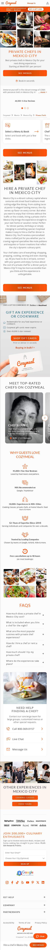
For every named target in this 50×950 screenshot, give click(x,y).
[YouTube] (28, 882)
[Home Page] (11, 3)
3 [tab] (28, 108)
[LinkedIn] (43, 882)
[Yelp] (22, 882)
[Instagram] (7, 882)
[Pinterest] (33, 882)
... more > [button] (42, 92)
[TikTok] (17, 882)
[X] (38, 882)
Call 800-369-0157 (23, 729)
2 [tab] (25, 108)
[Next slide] (45, 418)
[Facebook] (12, 882)
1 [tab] (22, 108)
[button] (2, 3)
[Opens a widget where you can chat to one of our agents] (40, 936)
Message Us (31, 3)
